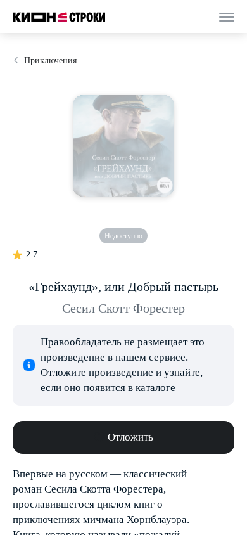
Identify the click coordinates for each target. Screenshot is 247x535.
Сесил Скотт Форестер (123, 308)
